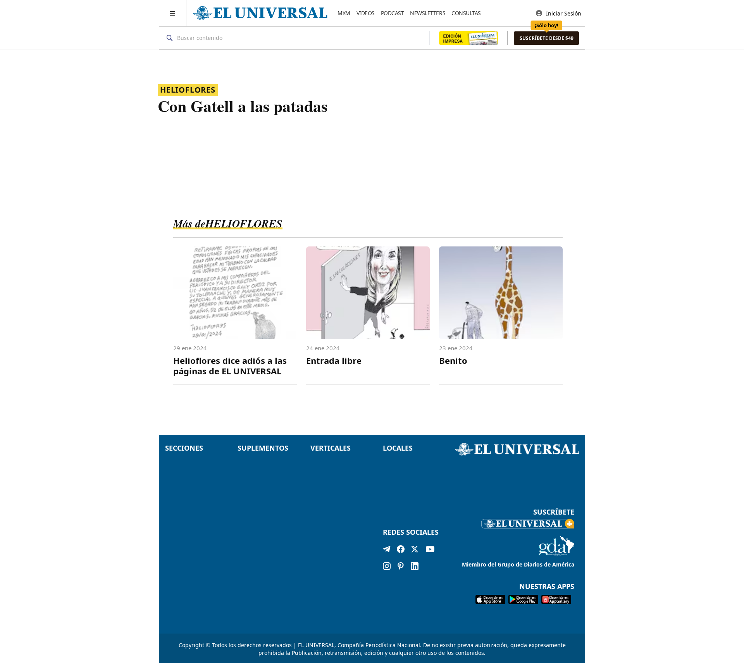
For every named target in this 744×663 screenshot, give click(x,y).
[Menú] (172, 13)
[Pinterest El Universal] (401, 566)
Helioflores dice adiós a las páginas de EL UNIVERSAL (230, 366)
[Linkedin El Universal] (414, 566)
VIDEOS (365, 13)
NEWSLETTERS (427, 13)
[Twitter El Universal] (414, 550)
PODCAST (392, 13)
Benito (453, 360)
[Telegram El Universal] (387, 550)
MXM (344, 13)
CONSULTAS (466, 13)
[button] (546, 38)
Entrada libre (334, 360)
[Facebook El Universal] (401, 550)
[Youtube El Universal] (430, 550)
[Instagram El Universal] (387, 566)
